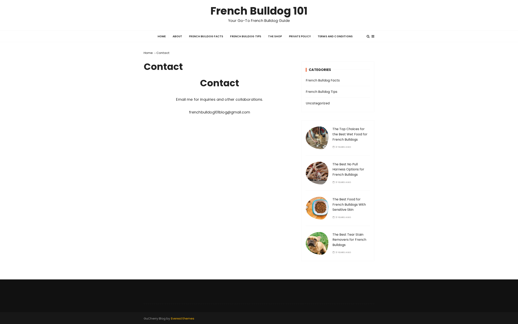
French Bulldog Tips (245, 36)
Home (162, 36)
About (177, 36)
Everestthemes (182, 318)
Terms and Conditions (335, 36)
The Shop (275, 36)
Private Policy (300, 36)
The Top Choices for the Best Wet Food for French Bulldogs (349, 134)
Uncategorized (318, 103)
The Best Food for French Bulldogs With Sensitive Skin (349, 204)
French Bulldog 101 (259, 11)
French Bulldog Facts (206, 36)
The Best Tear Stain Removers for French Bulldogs (349, 239)
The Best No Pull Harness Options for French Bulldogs (348, 169)
